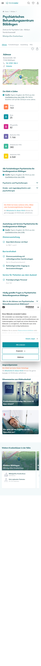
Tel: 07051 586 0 (12, 63)
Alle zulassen (20, 344)
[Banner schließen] (38, 307)
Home (7, 11)
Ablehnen (20, 357)
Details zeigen (30, 339)
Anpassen (19, 351)
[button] (20, 77)
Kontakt (11, 213)
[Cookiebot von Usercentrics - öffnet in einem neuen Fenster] (26, 307)
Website (9, 66)
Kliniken (13, 11)
